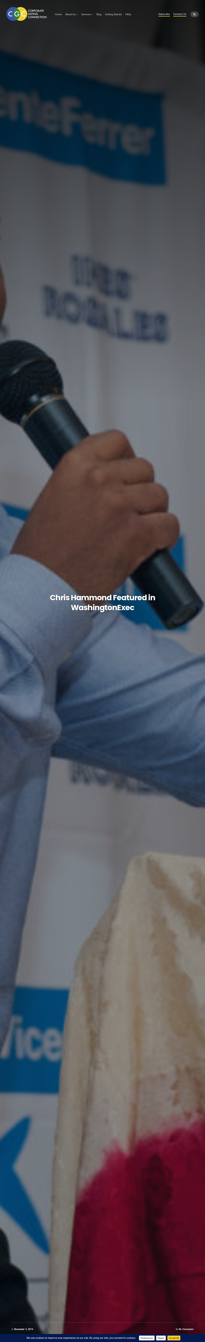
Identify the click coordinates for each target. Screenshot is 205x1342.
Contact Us (179, 14)
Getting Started (113, 14)
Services (86, 14)
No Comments (186, 1329)
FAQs (128, 14)
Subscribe (164, 14)
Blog (98, 14)
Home (58, 14)
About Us (70, 14)
